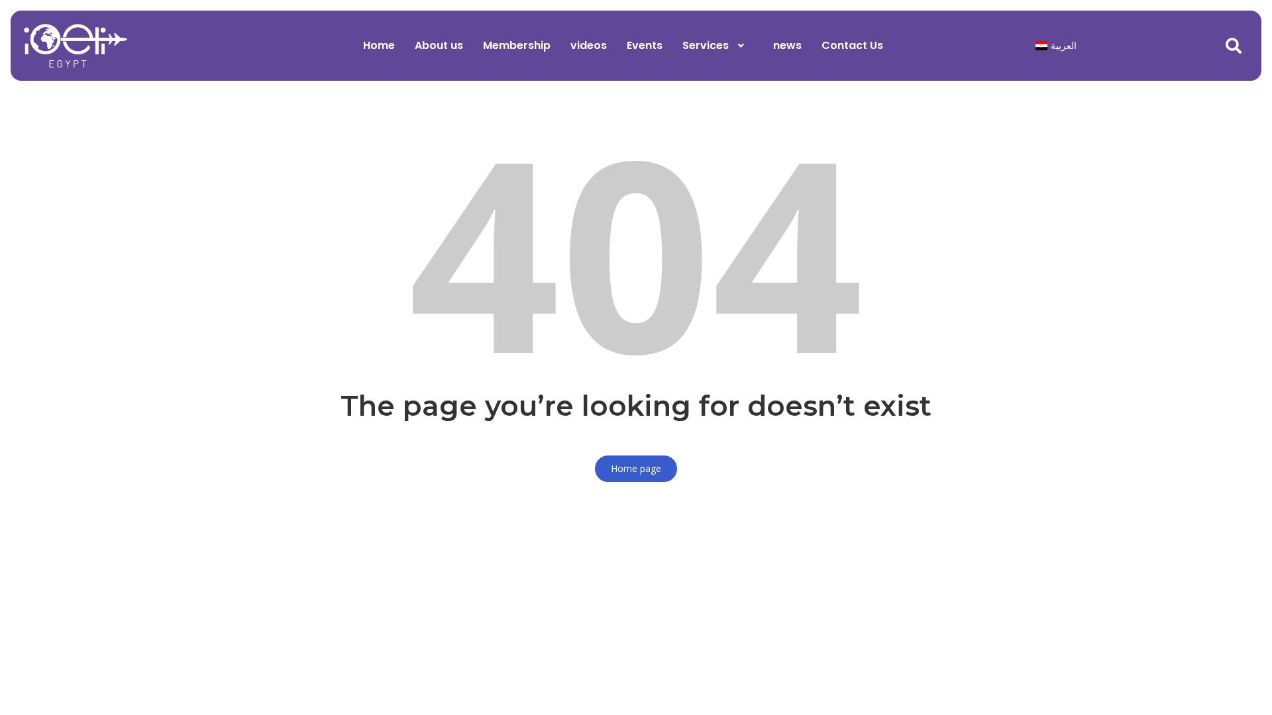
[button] (718, 45)
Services (705, 45)
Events (644, 45)
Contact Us (852, 45)
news (787, 45)
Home (379, 45)
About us (439, 45)
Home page (636, 468)
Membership (517, 45)
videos (588, 45)
